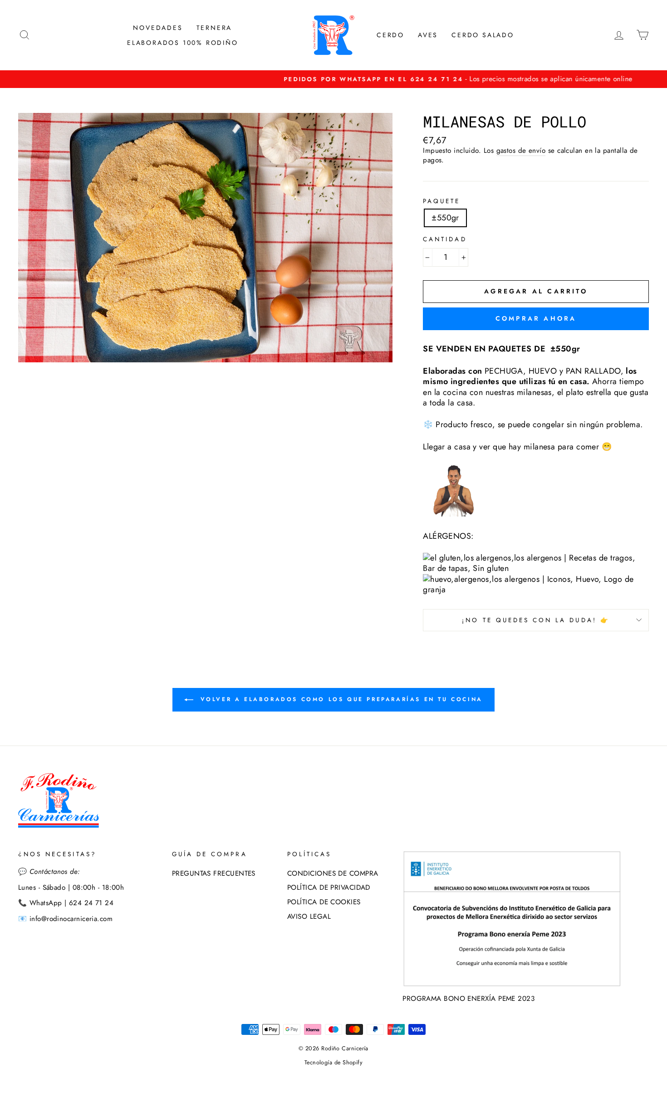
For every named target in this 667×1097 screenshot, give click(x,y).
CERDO (390, 34)
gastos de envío (521, 151)
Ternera (214, 27)
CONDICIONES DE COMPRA (332, 873)
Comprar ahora (536, 318)
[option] (333, 79)
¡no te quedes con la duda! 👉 (535, 620)
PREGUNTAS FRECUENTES (213, 873)
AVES (428, 34)
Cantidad (444, 239)
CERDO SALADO (482, 34)
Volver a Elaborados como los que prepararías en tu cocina (340, 699)
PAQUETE (441, 201)
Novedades (157, 27)
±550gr (445, 218)
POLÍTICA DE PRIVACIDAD (328, 887)
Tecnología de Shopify (333, 1062)
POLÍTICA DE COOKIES (324, 902)
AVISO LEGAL (309, 916)
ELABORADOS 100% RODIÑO (182, 42)
